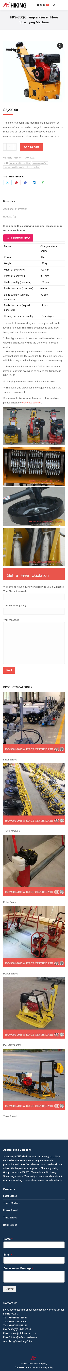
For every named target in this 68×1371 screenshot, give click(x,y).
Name (8, 1239)
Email (7, 1254)
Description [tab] (9, 201)
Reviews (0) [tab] (9, 216)
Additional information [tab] (15, 208)
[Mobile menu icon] (61, 5)
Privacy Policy (47, 1367)
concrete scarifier (40, 163)
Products (17, 158)
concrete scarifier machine (15, 167)
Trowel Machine (11, 831)
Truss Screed (10, 1116)
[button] (60, 46)
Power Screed (10, 973)
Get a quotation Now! (18, 237)
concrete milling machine (20, 163)
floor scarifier (34, 167)
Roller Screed (10, 902)
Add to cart (31, 147)
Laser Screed (10, 759)
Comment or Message (18, 1268)
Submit (10, 1289)
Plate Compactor (12, 1045)
